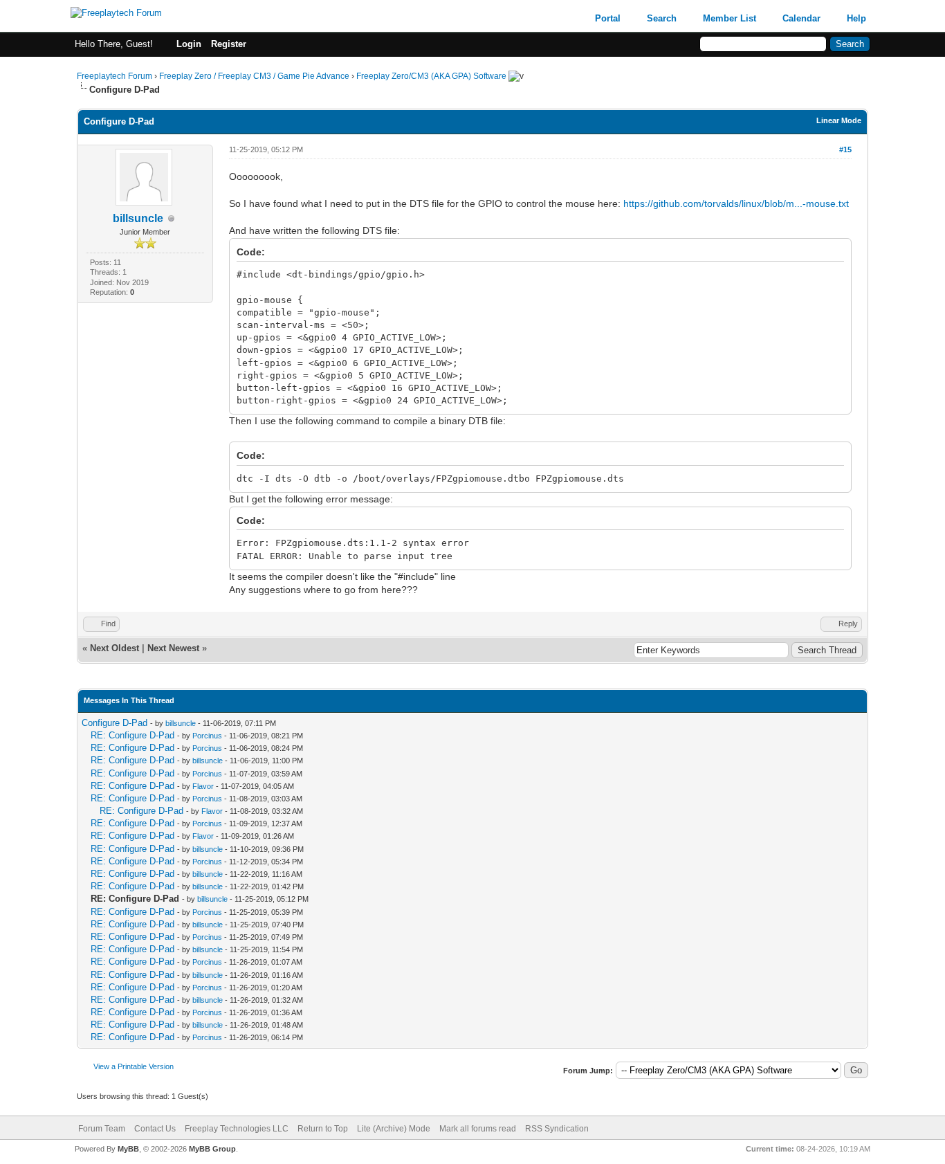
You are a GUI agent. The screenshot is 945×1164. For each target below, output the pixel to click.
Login (188, 44)
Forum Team (101, 1129)
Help (856, 18)
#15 (845, 149)
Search (662, 18)
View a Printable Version (133, 1066)
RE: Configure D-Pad (132, 735)
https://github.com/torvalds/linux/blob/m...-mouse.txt (736, 203)
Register (228, 44)
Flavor (203, 786)
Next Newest (173, 648)
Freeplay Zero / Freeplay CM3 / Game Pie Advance (254, 76)
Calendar (801, 18)
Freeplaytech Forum (114, 76)
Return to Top (322, 1129)
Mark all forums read (477, 1129)
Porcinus (207, 735)
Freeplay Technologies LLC (236, 1129)
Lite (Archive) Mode (393, 1129)
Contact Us (155, 1129)
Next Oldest (114, 648)
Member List (729, 18)
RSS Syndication (557, 1129)
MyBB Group (212, 1149)
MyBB (128, 1149)
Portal (608, 18)
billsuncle (138, 218)
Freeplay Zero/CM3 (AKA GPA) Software (431, 76)
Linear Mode (838, 120)
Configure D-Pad (114, 723)
